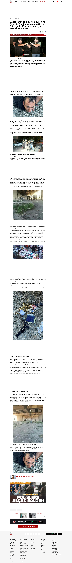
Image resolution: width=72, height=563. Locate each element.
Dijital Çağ (22, 558)
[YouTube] (34, 534)
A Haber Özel (13, 540)
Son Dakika (12, 545)
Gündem (12, 542)
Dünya (11, 548)
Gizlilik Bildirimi (55, 549)
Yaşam (11, 546)
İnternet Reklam (55, 537)
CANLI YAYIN (43, 1)
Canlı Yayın (12, 539)
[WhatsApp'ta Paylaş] (43, 32)
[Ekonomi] (49, 1)
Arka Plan (22, 546)
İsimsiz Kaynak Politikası (57, 554)
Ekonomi (12, 543)
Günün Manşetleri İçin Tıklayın (28, 526)
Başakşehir (41, 226)
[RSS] (39, 534)
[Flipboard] (36, 534)
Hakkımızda (54, 551)
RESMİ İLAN (37, 1)
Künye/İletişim (55, 542)
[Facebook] (26, 534)
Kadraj (21, 542)
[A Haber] (11, 1)
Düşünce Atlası (23, 539)
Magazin (12, 551)
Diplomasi (22, 552)
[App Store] (28, 522)
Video (11, 537)
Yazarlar (11, 561)
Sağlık (11, 560)
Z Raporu (22, 560)
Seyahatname (23, 549)
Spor (11, 549)
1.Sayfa (21, 561)
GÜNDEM (20, 1)
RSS (52, 539)
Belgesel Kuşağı (23, 551)
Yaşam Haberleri (15, 18)
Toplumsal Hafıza (24, 543)
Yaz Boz (21, 540)
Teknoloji (12, 554)
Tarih (11, 558)
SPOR (33, 1)
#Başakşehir (20, 510)
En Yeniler (43, 539)
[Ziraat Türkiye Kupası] (57, 1)
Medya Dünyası (23, 555)
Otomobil (12, 555)
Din (10, 557)
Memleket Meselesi (24, 548)
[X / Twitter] (28, 534)
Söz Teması (22, 554)
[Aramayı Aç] (59, 1)
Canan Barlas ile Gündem (25, 545)
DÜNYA (29, 1)
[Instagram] (31, 534)
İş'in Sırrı (22, 557)
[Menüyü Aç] (61, 1)
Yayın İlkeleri (55, 552)
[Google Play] (34, 522)
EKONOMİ (24, 1)
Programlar (22, 537)
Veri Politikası (55, 543)
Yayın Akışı (54, 548)
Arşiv (53, 546)
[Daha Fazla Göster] (45, 32)
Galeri (42, 537)
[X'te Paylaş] (40, 32)
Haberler (11, 18)
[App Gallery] (40, 522)
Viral (11, 552)
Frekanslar (54, 545)
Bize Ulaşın (54, 540)
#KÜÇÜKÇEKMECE (13, 510)
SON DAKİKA (15, 1)
